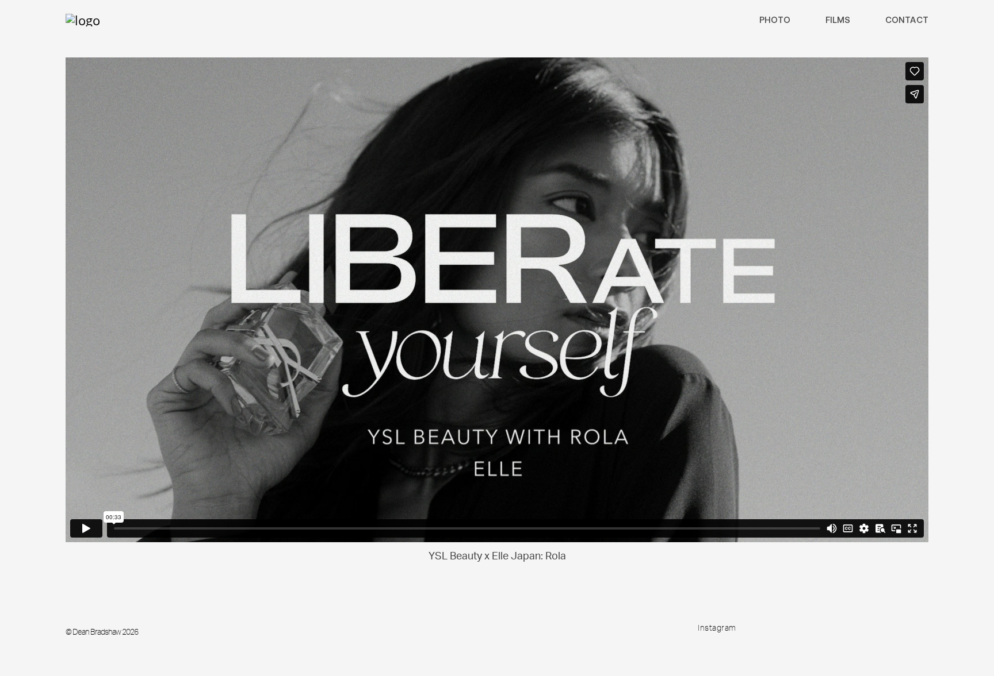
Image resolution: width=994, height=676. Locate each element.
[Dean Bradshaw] (83, 20)
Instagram (717, 628)
